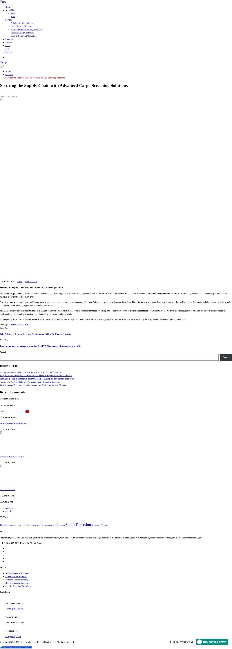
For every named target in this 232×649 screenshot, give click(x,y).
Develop (26, 525)
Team (13, 16)
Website (103, 525)
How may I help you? (211, 641)
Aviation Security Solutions (22, 23)
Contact (8, 52)
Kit (26, 325)
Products (9, 39)
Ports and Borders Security (16, 580)
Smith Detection (78, 524)
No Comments (31, 281)
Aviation (9, 508)
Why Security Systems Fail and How (12, 456)
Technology (95, 525)
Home (8, 7)
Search (3, 352)
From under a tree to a (7, 490)
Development (35, 525)
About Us (9, 10)
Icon (42, 525)
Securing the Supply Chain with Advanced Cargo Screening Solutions (29, 382)
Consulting (13, 525)
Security (8, 511)
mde (56, 524)
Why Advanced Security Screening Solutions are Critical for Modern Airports (35, 334)
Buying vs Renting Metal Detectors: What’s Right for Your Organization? (31, 372)
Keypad (21, 325)
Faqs (7, 49)
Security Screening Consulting (24, 36)
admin (19, 281)
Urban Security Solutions (21, 26)
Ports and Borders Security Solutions (26, 29)
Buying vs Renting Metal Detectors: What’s (14, 423)
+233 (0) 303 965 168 (14, 609)
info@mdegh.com (13, 636)
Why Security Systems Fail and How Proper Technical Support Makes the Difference (36, 375)
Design (19, 525)
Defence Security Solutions (22, 33)
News (7, 45)
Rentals (8, 42)
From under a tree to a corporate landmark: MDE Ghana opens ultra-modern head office (40, 346)
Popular (62, 525)
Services (8, 20)
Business (13, 325)
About (13, 13)
